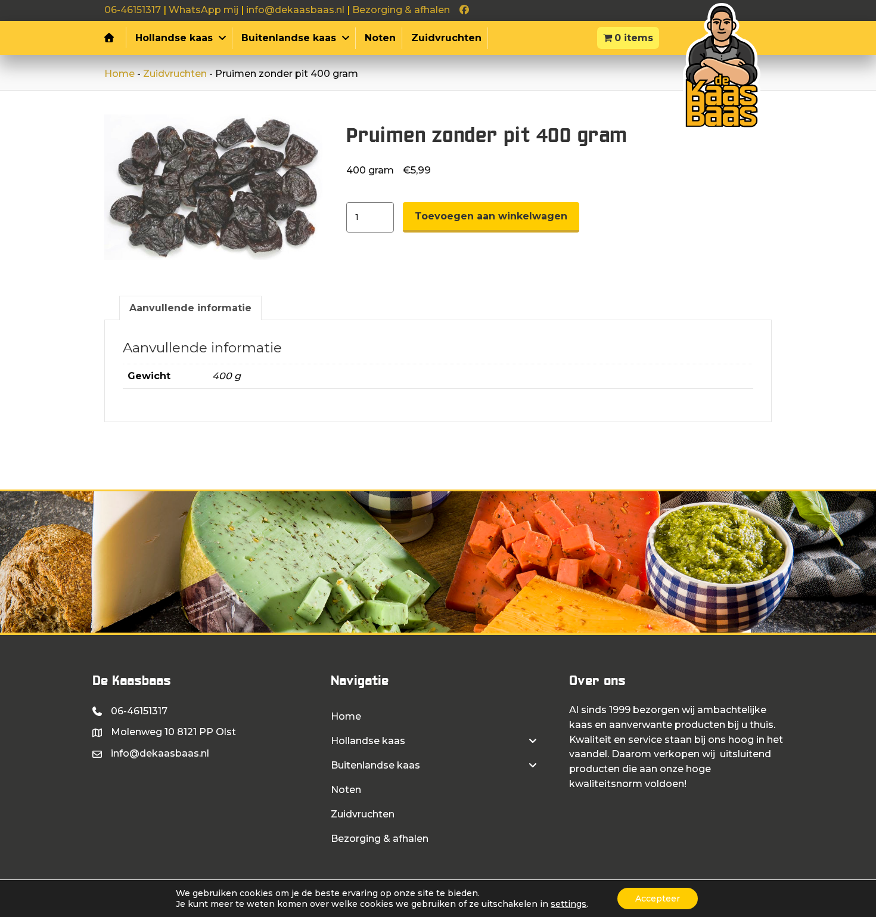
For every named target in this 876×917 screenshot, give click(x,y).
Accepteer (657, 898)
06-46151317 (132, 10)
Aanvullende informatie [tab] (190, 308)
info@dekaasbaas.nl (295, 10)
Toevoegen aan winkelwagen (491, 216)
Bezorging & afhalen (401, 10)
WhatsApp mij (203, 10)
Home (119, 73)
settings (568, 904)
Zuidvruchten (175, 73)
